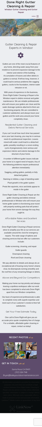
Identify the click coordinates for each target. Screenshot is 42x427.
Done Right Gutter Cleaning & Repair (21, 4)
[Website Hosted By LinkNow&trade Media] (21, 408)
